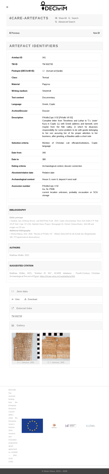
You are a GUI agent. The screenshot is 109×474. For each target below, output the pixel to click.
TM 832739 (16, 316)
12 (43, 71)
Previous (15, 33)
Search (75, 18)
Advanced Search (66, 22)
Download (32, 299)
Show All (63, 18)
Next (95, 33)
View (17, 299)
